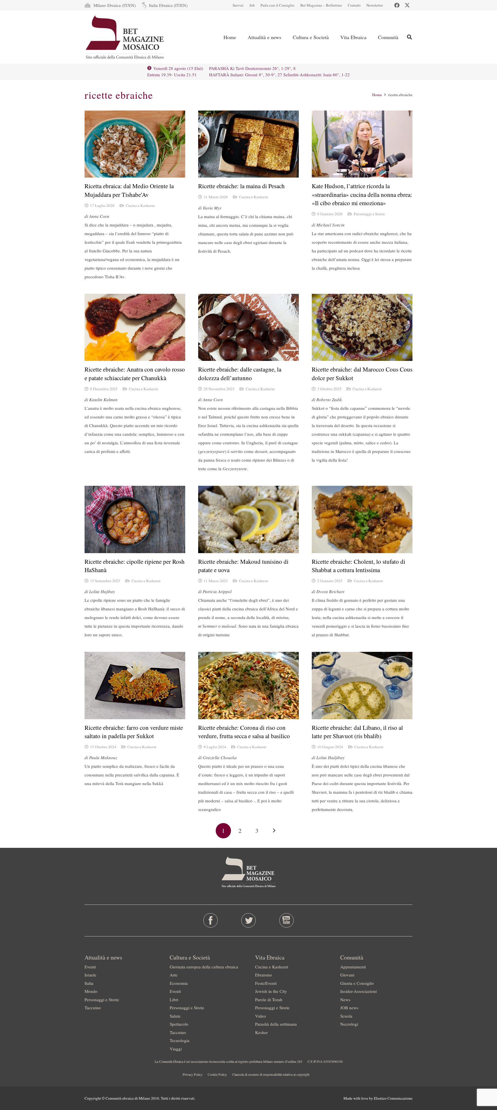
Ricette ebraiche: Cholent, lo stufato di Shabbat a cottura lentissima (358, 565)
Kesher (261, 1032)
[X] (407, 5)
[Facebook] (397, 5)
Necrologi (349, 1024)
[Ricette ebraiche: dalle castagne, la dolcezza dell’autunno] (248, 327)
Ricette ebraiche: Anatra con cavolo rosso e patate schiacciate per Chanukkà (135, 373)
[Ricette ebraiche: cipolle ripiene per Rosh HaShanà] (135, 519)
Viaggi (176, 1049)
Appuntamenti (353, 967)
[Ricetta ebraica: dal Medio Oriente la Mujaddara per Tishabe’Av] (135, 144)
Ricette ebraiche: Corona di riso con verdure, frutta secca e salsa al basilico (244, 732)
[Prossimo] (274, 830)
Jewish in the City (271, 991)
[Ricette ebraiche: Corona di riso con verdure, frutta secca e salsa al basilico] (248, 685)
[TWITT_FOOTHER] (248, 920)
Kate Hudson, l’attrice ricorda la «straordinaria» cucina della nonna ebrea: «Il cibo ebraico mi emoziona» (362, 194)
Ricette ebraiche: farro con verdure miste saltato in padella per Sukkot (134, 732)
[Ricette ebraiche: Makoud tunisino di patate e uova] (248, 519)
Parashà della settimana (276, 1024)
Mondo (91, 991)
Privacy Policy (192, 1074)
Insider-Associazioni (358, 991)
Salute (175, 1016)
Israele (90, 975)
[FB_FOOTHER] (210, 920)
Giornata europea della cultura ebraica (204, 967)
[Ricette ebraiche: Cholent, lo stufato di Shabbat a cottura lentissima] (362, 519)
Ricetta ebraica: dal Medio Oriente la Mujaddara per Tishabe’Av (129, 190)
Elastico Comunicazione (393, 1098)
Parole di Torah (268, 999)
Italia (89, 983)
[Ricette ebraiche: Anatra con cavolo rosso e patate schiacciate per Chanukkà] (135, 327)
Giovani (347, 975)
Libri (174, 999)
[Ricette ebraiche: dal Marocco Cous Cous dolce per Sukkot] (362, 327)
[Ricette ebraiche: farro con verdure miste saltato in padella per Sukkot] (135, 685)
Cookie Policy (217, 1074)
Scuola (346, 1016)
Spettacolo (179, 1024)
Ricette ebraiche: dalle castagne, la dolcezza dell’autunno (239, 373)
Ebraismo (263, 975)
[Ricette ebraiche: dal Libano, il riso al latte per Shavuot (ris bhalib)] (362, 685)
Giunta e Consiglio (357, 983)
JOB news (349, 1007)
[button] (409, 37)
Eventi (90, 967)
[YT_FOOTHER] (286, 920)
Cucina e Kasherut (140, 205)
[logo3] (125, 37)
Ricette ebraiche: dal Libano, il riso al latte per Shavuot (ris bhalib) (357, 732)
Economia (179, 983)
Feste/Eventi (266, 983)
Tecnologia (180, 1040)
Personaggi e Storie (369, 213)
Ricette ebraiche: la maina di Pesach (241, 186)
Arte (173, 975)
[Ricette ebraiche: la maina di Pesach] (248, 144)
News (345, 999)
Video (260, 1016)
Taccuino (93, 1007)
